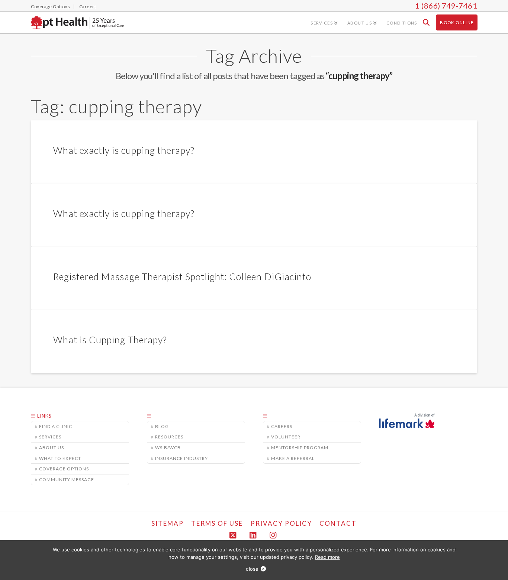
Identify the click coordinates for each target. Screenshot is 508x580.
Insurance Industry (181, 458)
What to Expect (60, 458)
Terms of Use (217, 523)
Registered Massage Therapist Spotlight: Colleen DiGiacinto (182, 276)
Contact (338, 523)
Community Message (66, 479)
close (252, 569)
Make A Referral (293, 458)
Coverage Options (64, 469)
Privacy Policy (281, 523)
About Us (51, 447)
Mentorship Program (299, 447)
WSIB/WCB (168, 447)
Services (50, 437)
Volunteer (285, 437)
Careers (281, 426)
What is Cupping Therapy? (110, 339)
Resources (169, 437)
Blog (162, 426)
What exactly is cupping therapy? (123, 150)
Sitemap (167, 523)
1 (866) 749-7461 (446, 5)
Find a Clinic (55, 426)
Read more (327, 557)
